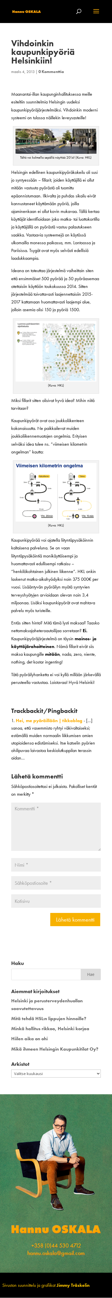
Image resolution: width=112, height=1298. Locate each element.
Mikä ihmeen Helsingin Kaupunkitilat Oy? (54, 1049)
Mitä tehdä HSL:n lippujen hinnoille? (48, 1019)
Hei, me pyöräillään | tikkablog (49, 721)
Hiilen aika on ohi (29, 1039)
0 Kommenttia (51, 71)
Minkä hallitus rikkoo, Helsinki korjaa (50, 1029)
